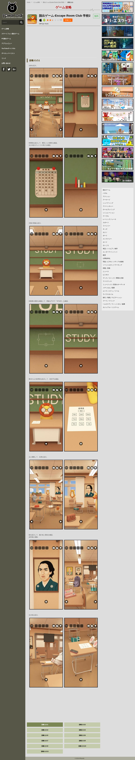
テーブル (106, 216)
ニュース (106, 271)
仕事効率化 (106, 258)
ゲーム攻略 (5, 29)
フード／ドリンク (109, 301)
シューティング (108, 203)
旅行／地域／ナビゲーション (112, 297)
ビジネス (106, 275)
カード (105, 242)
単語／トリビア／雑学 (110, 248)
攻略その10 (82, 746)
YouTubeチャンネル (8, 48)
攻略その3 (44, 730)
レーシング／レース (109, 219)
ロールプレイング (109, 209)
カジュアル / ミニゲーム (111, 307)
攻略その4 (82, 730)
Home (28, 2)
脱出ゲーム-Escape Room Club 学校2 (53, 2)
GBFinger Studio (44, 24)
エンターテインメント (110, 252)
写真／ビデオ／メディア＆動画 (113, 261)
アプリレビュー (7, 43)
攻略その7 (44, 740)
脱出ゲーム (106, 190)
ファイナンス (107, 281)
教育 (104, 255)
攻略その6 (82, 735)
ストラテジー (107, 239)
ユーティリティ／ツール (111, 291)
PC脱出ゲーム (6, 38)
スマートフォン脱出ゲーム (10, 33)
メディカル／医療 (109, 288)
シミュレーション (109, 213)
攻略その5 (44, 735)
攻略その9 (44, 746)
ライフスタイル (108, 294)
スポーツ (106, 222)
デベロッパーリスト (8, 53)
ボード (105, 235)
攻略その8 (82, 740)
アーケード (106, 200)
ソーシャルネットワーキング (112, 265)
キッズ (105, 229)
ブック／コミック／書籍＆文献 (113, 278)
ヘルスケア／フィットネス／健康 (114, 304)
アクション (106, 196)
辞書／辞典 (106, 268)
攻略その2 (82, 724)
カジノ (105, 232)
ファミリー (106, 226)
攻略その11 (45, 751)
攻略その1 (70, 2)
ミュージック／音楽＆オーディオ (114, 284)
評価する (68, 20)
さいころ (106, 245)
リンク (4, 58)
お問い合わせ (6, 63)
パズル (105, 193)
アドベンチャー (108, 206)
